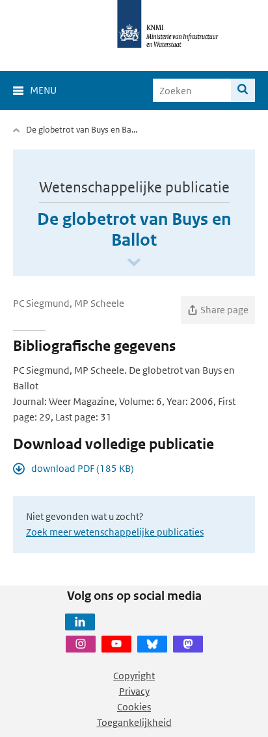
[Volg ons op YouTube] (116, 644)
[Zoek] (243, 90)
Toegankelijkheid (134, 722)
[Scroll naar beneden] (134, 263)
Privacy (134, 691)
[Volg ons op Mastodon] (188, 644)
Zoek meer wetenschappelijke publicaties (115, 532)
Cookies (134, 707)
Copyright (134, 675)
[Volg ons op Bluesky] (152, 644)
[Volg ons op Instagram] (80, 644)
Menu (43, 90)
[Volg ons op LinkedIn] (80, 622)
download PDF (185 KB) (82, 468)
